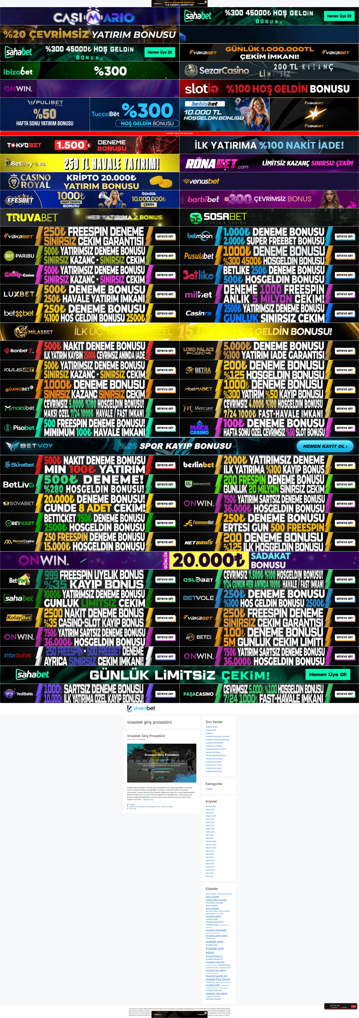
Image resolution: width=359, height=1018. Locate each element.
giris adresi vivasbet (214, 902)
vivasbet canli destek (216, 930)
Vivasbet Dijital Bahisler (214, 743)
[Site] (89, 236)
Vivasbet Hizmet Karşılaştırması (218, 739)
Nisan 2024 (210, 854)
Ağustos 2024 (211, 841)
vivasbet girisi (214, 941)
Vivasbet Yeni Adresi (213, 996)
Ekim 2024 (210, 835)
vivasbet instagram (215, 962)
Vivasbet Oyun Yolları (214, 765)
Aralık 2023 (210, 867)
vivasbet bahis (212, 919)
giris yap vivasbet (212, 911)
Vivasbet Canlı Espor (213, 768)
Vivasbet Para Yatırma (218, 979)
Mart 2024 (210, 857)
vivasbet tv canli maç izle (212, 987)
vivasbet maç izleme (216, 970)
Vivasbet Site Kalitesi (214, 762)
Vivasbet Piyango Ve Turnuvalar (218, 736)
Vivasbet (132, 804)
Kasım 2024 (210, 832)
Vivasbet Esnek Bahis (214, 771)
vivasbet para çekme (213, 982)
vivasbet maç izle (225, 967)
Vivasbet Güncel (214, 956)
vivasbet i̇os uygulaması (211, 965)
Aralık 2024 (210, 828)
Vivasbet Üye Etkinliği (214, 746)
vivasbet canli (209, 927)
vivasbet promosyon (226, 982)
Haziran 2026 (211, 806)
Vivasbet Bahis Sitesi (214, 922)
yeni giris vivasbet (213, 999)
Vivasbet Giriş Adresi (215, 950)
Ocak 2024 (210, 863)
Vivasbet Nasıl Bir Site (216, 976)
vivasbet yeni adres (167, 806)
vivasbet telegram (225, 985)
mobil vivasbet (219, 913)
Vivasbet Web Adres (223, 987)
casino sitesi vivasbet (216, 899)
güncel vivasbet (224, 911)
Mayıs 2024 (210, 851)
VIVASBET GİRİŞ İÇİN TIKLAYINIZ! (179, 133)
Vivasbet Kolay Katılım (214, 758)
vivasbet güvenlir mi (214, 959)
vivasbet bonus (212, 925)
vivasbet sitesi (213, 985)
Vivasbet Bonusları (224, 925)
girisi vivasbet (212, 905)
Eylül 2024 (210, 838)
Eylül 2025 (209, 813)
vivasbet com (210, 938)
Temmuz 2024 (211, 844)
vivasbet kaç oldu (212, 967)
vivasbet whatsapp (214, 990)
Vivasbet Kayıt (224, 965)
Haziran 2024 (211, 848)
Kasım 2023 (210, 870)
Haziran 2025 (211, 816)
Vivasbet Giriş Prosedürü (146, 736)
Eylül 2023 (210, 876)
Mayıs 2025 (210, 819)
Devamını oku (148, 799)
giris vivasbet (212, 908)
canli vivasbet (212, 896)
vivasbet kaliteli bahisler (152, 806)
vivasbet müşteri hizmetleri (212, 973)
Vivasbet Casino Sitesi (217, 935)
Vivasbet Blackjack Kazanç (216, 755)
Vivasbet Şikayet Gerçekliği (216, 749)
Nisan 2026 (210, 809)
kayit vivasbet (210, 913)
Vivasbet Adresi (212, 727)
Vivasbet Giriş (211, 730)
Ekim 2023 (210, 873)
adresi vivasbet (211, 894)
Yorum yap (132, 808)
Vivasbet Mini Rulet (213, 752)
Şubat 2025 (210, 822)
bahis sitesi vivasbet (224, 894)
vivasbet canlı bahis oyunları (212, 933)
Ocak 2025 (210, 825)
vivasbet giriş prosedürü (136, 806)
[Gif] (179, 332)
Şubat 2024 (210, 860)
